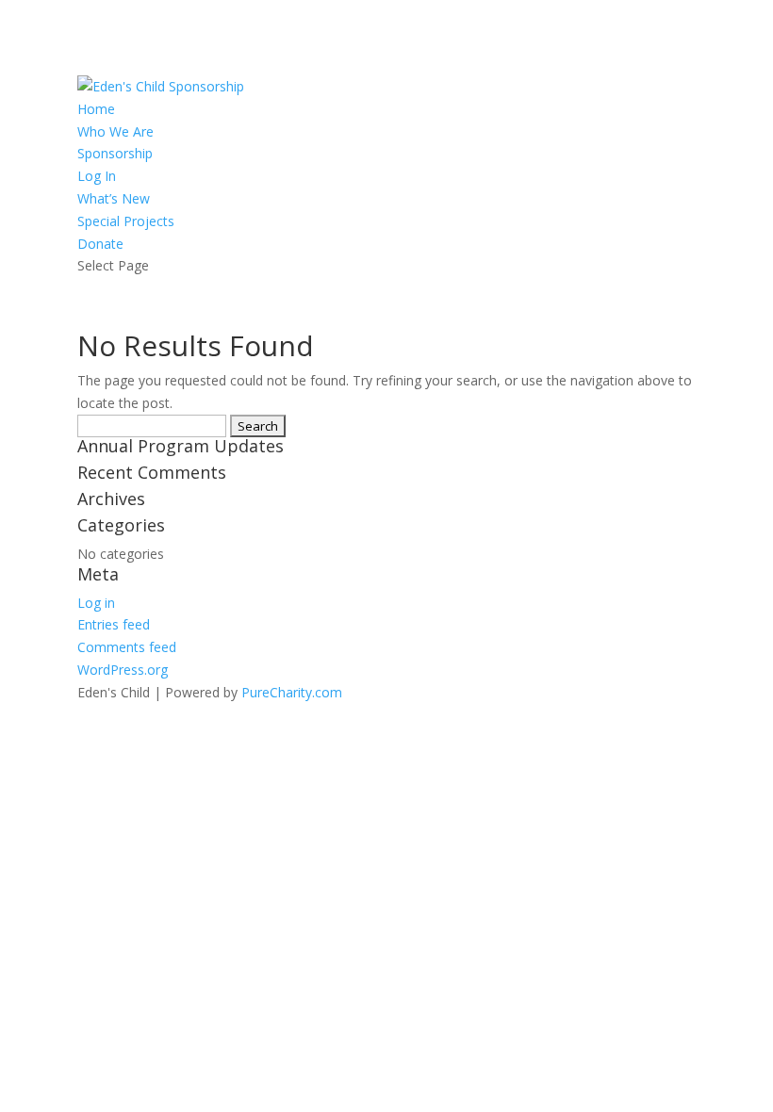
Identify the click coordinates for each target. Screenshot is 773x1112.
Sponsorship (115, 153)
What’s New (113, 198)
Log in (96, 603)
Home (96, 109)
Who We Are (115, 131)
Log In (96, 176)
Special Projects (125, 221)
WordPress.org (122, 670)
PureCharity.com (291, 692)
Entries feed (113, 624)
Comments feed (126, 647)
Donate (100, 244)
